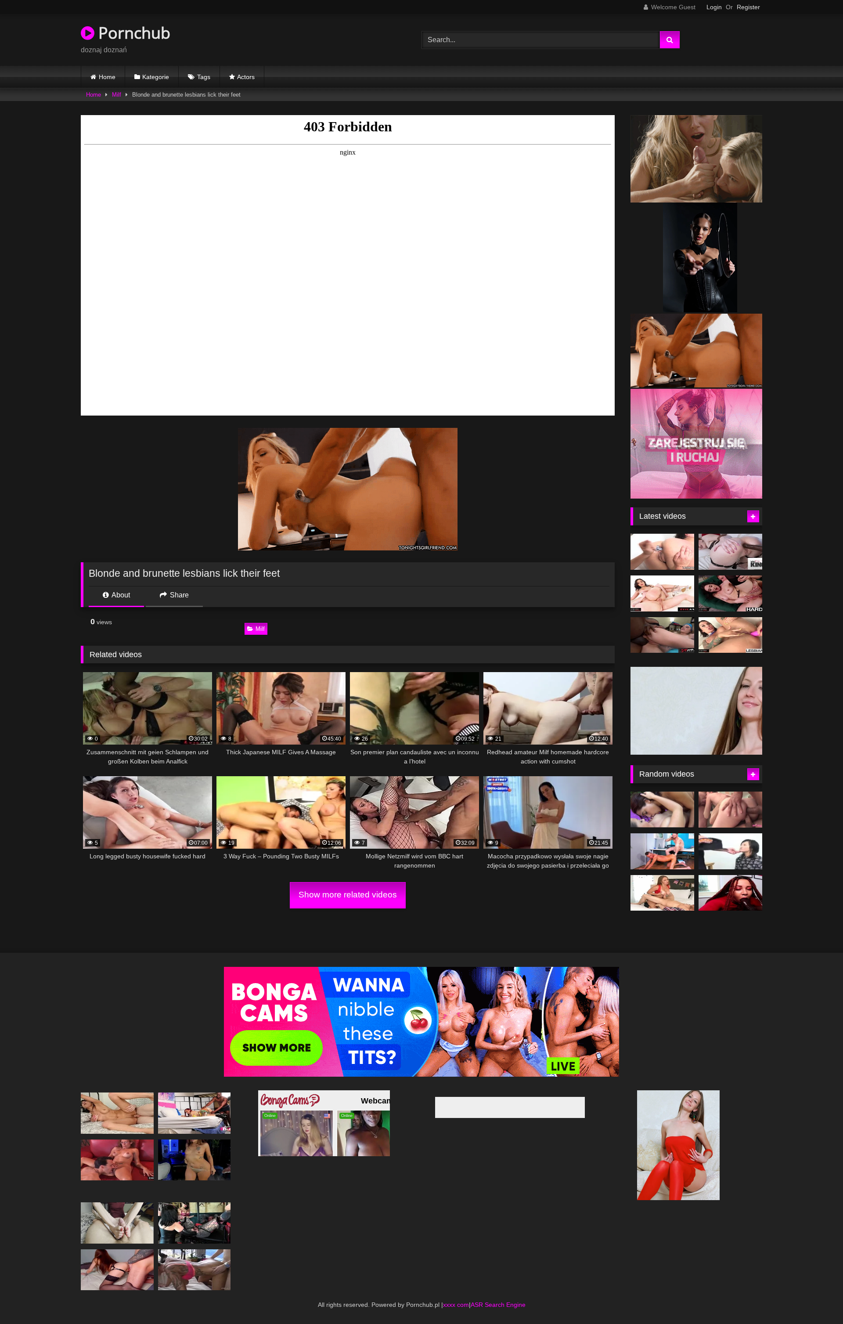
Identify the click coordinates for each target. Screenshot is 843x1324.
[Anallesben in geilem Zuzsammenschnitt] (662, 552)
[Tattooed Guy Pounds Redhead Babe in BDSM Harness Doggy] (117, 1269)
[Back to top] (815, 1297)
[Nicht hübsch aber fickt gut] (117, 1160)
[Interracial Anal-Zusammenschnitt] (662, 635)
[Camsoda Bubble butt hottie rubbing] (194, 1160)
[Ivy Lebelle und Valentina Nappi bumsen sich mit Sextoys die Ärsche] (730, 635)
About (120, 595)
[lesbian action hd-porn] (662, 810)
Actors (246, 76)
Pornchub (132, 32)
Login (714, 7)
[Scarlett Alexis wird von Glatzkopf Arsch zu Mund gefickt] (662, 593)
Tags (203, 76)
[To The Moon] (730, 893)
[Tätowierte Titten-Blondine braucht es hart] (194, 1269)
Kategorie (155, 76)
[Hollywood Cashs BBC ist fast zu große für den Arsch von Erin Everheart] (730, 552)
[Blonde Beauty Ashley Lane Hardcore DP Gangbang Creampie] (730, 810)
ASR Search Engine (498, 1304)
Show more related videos (348, 894)
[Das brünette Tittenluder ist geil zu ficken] (662, 893)
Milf (116, 94)
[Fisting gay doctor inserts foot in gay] (662, 851)
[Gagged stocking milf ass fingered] (194, 1112)
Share (178, 595)
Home (107, 76)
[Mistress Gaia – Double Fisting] (194, 1222)
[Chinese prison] (730, 851)
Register (748, 7)
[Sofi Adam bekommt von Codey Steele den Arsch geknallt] (730, 593)
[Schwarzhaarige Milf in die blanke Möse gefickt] (117, 1112)
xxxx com (456, 1304)
